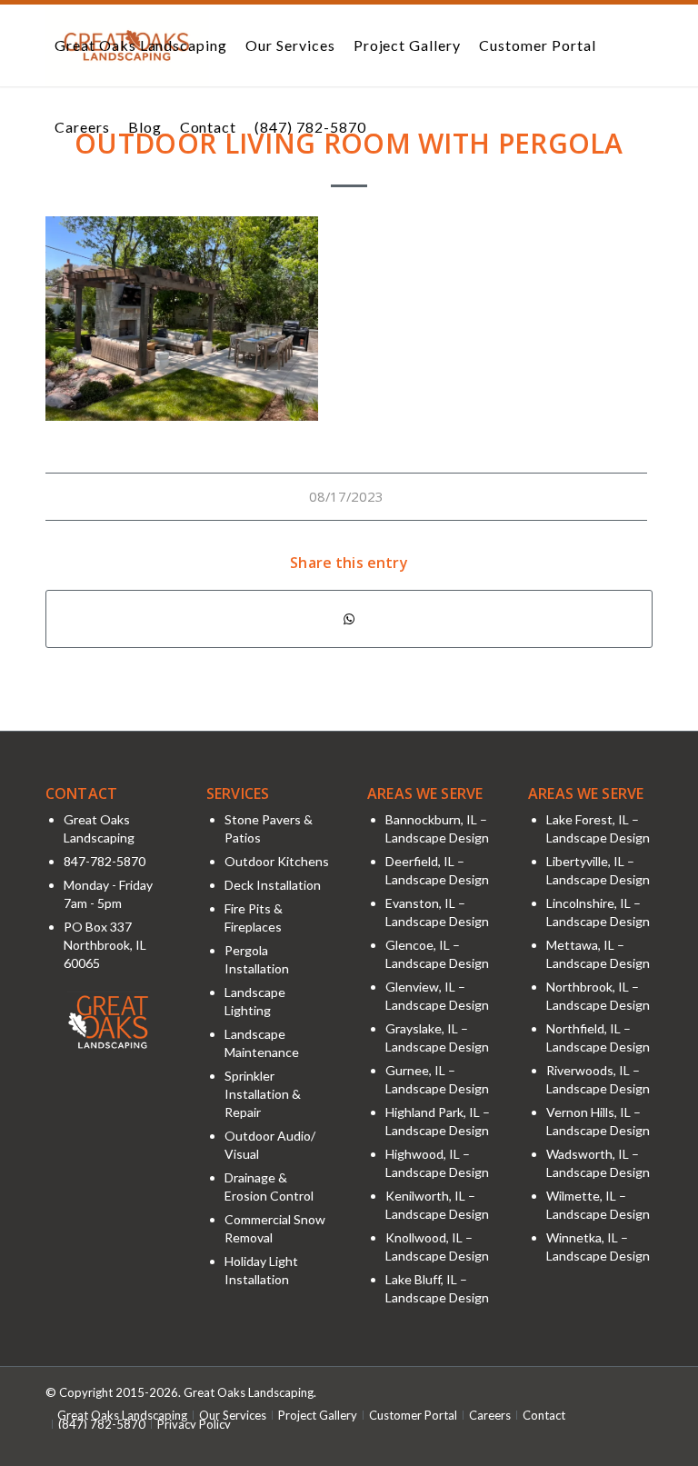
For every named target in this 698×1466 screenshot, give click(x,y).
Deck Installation (272, 885)
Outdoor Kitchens (276, 861)
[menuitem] (140, 45)
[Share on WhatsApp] (349, 619)
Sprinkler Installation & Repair (262, 1094)
